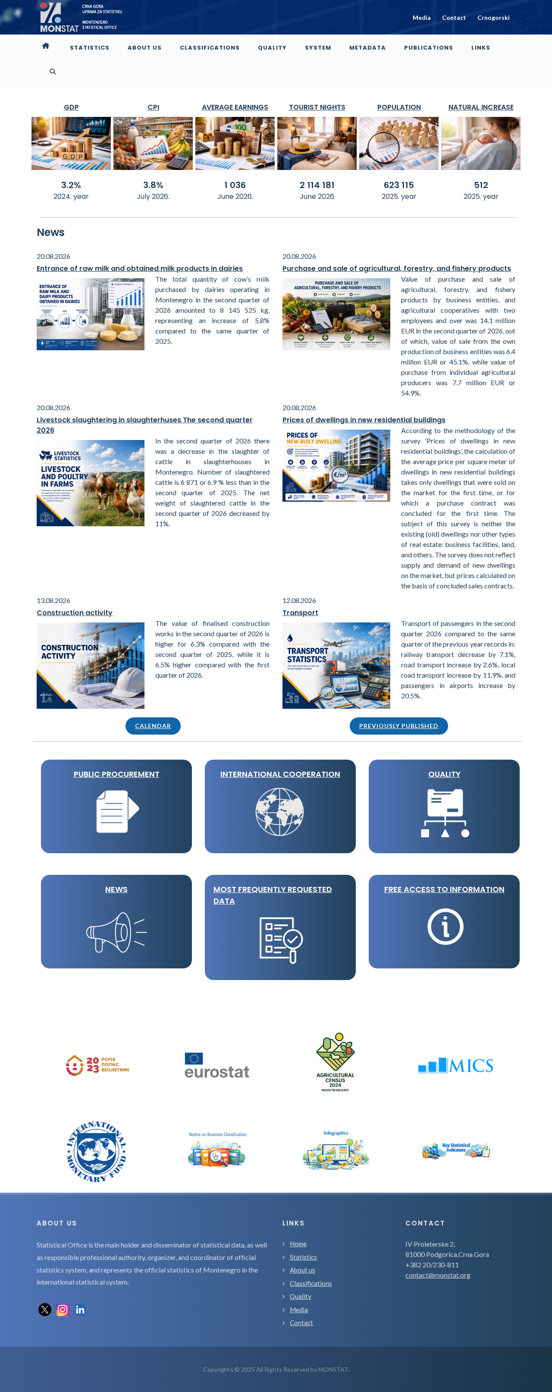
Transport (300, 613)
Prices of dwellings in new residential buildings (363, 420)
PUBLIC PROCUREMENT (117, 774)
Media (422, 17)
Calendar (153, 725)
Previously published (399, 725)
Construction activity (75, 613)
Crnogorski (493, 17)
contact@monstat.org (437, 1275)
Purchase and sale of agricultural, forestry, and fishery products (396, 268)
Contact (454, 17)
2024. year (71, 196)
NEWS (116, 889)
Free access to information (444, 889)
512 (481, 185)
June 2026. (235, 196)
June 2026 (317, 196)
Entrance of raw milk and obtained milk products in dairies (140, 268)
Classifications (311, 1283)
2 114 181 (317, 185)
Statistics (303, 1257)
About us (302, 1270)
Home (298, 1243)
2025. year (399, 196)
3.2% (71, 185)
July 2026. (153, 196)
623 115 (399, 185)
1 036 (235, 185)
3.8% (153, 185)
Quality (300, 1296)
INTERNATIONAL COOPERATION (280, 774)
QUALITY (444, 774)
